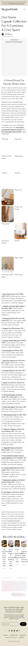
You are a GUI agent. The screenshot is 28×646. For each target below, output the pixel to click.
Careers (22, 635)
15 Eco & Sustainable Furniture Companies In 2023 (19, 555)
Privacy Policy (11, 637)
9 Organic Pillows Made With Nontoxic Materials (24, 555)
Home (10, 568)
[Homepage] (9, 9)
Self (4, 568)
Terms (21, 637)
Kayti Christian (8, 34)
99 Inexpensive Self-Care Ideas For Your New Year (5, 557)
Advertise (14, 635)
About (5, 635)
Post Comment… (18, 594)
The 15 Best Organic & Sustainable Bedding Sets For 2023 (12, 557)
